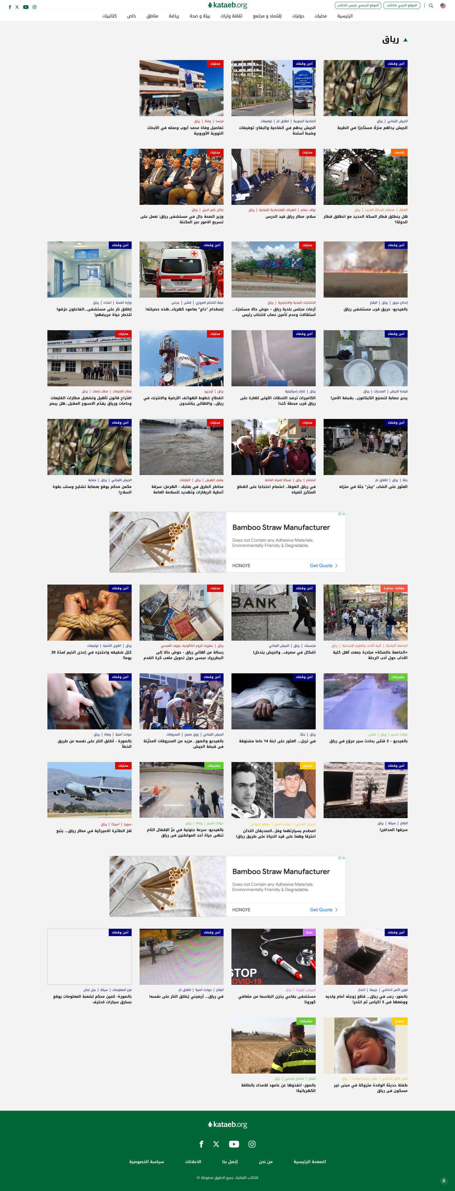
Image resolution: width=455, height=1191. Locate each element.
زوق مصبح (192, 734)
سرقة (392, 823)
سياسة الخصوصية (146, 1162)
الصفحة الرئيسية (310, 1162)
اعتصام (311, 480)
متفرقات (398, 677)
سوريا (128, 824)
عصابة (92, 480)
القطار (403, 210)
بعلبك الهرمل (214, 480)
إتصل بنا (230, 1162)
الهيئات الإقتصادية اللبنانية (277, 210)
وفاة (208, 121)
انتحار (361, 990)
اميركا (115, 824)
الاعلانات (193, 1162)
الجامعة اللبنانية (397, 646)
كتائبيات (109, 16)
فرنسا (220, 121)
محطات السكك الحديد (380, 210)
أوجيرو (208, 391)
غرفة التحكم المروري (210, 302)
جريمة (373, 990)
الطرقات (185, 480)
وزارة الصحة (124, 302)
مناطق (152, 16)
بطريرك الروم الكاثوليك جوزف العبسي (187, 646)
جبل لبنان (89, 990)
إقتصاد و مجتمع (267, 16)
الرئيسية (345, 16)
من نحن (266, 1162)
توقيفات (266, 121)
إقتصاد (399, 152)
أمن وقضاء (396, 64)
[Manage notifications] (444, 1181)
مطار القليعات (122, 391)
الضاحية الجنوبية (304, 121)
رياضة (174, 16)
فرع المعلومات (122, 990)
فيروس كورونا (306, 990)
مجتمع (308, 766)
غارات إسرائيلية (295, 391)
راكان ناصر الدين (213, 210)
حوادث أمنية (123, 734)
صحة (309, 932)
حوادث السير (399, 734)
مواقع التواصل (260, 824)
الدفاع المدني (294, 1078)
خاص (131, 16)
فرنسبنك (310, 646)
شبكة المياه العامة (278, 480)
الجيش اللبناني (397, 121)
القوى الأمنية (112, 646)
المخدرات (379, 391)
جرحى (175, 302)
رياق (380, 121)
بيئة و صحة (200, 16)
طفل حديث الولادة (364, 1078)
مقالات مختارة (394, 588)
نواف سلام (308, 210)
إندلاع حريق (400, 302)
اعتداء (107, 302)
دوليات (298, 16)
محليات (321, 16)
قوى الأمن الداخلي (395, 990)
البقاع (373, 302)
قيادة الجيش (399, 391)
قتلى (187, 302)
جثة (405, 480)
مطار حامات (100, 391)
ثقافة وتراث (232, 16)
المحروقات (173, 734)
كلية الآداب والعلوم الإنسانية (362, 646)
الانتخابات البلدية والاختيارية (297, 302)
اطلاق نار (282, 121)
